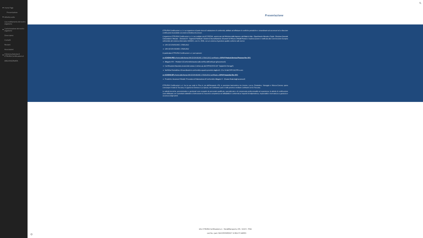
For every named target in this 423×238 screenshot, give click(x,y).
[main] (274, 13)
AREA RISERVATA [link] (11, 61)
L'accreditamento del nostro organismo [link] (15, 23)
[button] (420, 3)
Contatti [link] (7, 40)
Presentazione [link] (12, 12)
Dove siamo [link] (8, 35)
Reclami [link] (7, 45)
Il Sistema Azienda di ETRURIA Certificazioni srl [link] (14, 55)
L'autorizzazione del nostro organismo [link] (14, 29)
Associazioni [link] (8, 49)
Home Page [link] (8, 8)
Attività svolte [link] (9, 17)
